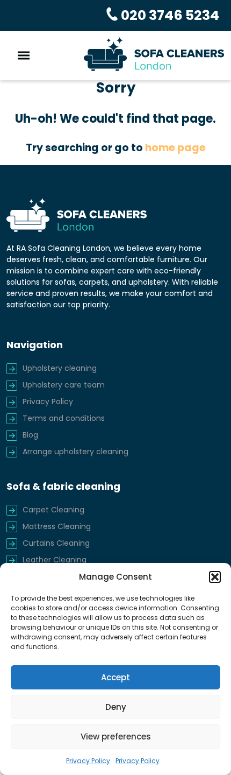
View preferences (116, 736)
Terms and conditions (64, 418)
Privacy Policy (88, 760)
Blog (30, 434)
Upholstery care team (64, 384)
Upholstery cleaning (60, 368)
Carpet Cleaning (53, 509)
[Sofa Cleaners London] (154, 54)
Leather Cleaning (54, 559)
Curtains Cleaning (56, 543)
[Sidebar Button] (23, 55)
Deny (115, 707)
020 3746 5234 (168, 15)
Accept (115, 677)
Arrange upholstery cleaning (75, 451)
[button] (215, 577)
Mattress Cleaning (57, 526)
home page (175, 147)
